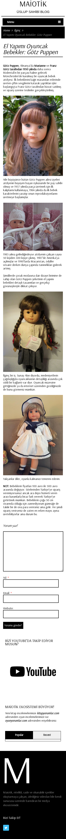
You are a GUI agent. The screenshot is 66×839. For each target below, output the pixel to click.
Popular (19, 735)
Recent (47, 735)
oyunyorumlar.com (16, 720)
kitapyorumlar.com (48, 713)
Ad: (6, 577)
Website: (8, 608)
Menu (10, 22)
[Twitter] (6, 828)
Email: (7, 593)
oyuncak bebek (46, 76)
